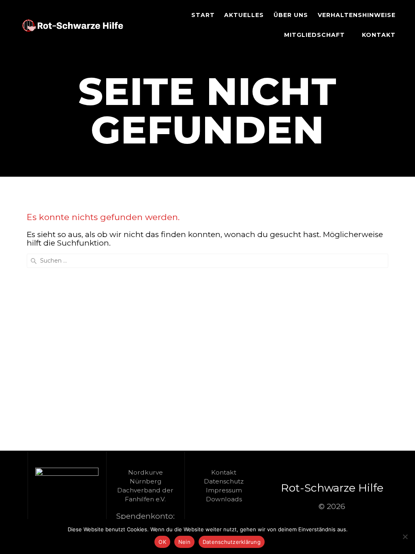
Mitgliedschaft (314, 35)
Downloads (224, 499)
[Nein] (405, 537)
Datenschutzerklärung (232, 542)
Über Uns (291, 15)
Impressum (224, 490)
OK (162, 542)
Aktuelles (244, 15)
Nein (184, 542)
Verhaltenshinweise (357, 15)
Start (203, 15)
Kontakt (379, 35)
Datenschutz (224, 481)
